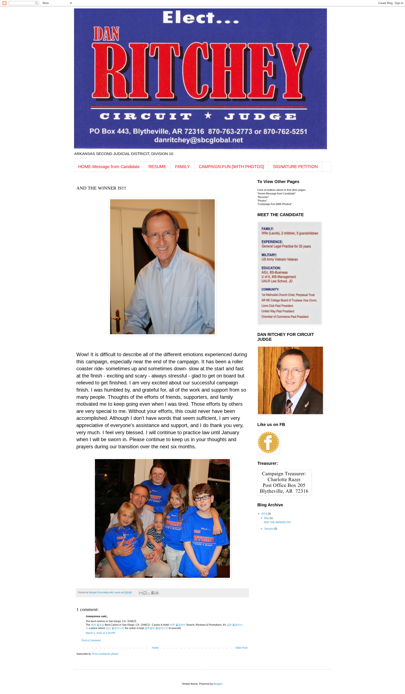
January (269, 528)
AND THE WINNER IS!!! (277, 522)
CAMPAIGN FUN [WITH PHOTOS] (231, 166)
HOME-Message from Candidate (109, 166)
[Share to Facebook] (153, 593)
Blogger (217, 683)
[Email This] (141, 593)
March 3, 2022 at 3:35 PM (100, 633)
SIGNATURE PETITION (295, 166)
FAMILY (182, 166)
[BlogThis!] (145, 593)
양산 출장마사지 (115, 628)
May (267, 518)
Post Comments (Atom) (105, 653)
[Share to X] (149, 593)
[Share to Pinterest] (157, 593)
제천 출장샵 (97, 624)
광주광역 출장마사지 (156, 628)
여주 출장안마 (178, 624)
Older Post (241, 647)
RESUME (157, 166)
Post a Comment (91, 640)
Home (155, 647)
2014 (264, 513)
